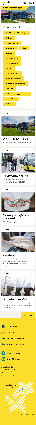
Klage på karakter (12, 63)
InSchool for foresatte (13, 78)
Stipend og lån (22, 33)
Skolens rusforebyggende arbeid (17, 94)
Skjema (24, 48)
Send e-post (8, 372)
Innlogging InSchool (12, 73)
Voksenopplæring (12, 43)
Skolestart (9, 104)
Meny (33, 3)
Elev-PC (8, 33)
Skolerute (9, 38)
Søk (25, 3)
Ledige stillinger (11, 99)
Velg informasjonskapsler (9, 376)
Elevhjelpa (9, 89)
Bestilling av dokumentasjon (15, 84)
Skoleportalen (10, 48)
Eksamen (9, 68)
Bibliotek (9, 53)
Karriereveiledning (12, 58)
